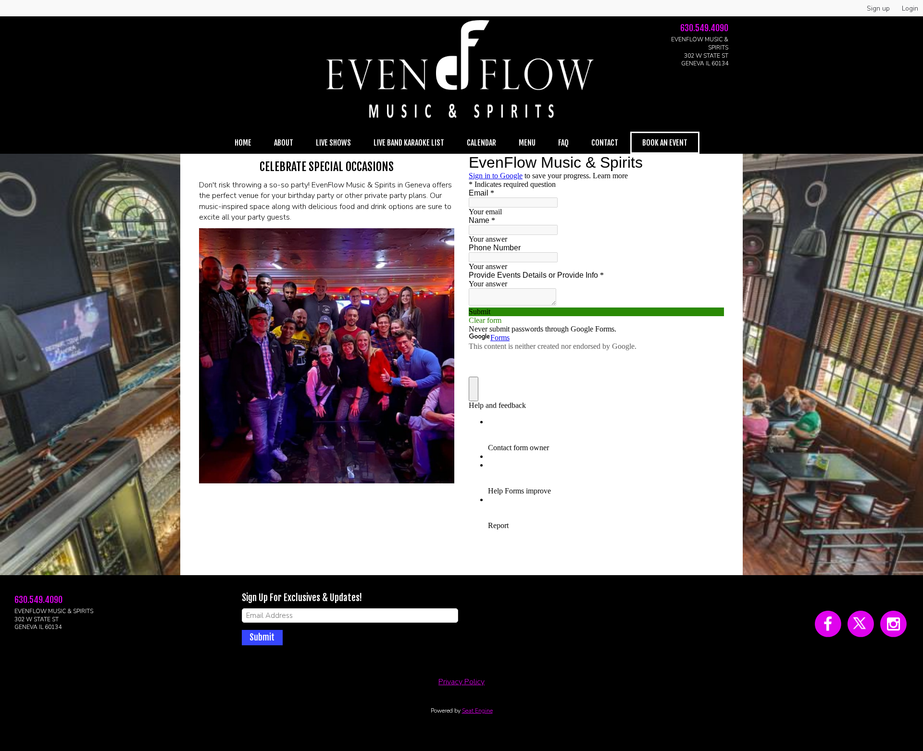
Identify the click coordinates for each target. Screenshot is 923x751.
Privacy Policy (461, 682)
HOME (243, 143)
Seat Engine (477, 710)
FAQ (563, 143)
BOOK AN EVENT (664, 143)
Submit (261, 637)
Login (910, 8)
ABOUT (283, 143)
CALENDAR (481, 143)
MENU (527, 143)
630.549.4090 (704, 28)
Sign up (878, 8)
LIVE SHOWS (333, 143)
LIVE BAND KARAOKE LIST (409, 143)
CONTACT (604, 143)
